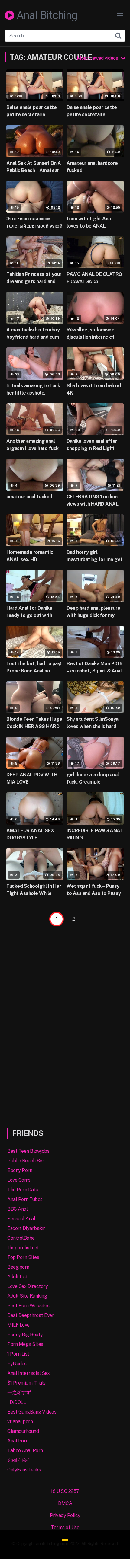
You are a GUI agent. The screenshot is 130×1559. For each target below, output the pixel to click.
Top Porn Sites (23, 1257)
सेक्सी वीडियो (18, 1460)
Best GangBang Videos (31, 1412)
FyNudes (17, 1363)
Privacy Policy (65, 1515)
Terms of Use (65, 1527)
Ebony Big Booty (25, 1334)
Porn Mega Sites (25, 1344)
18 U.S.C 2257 (65, 1491)
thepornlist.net (23, 1248)
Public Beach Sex (25, 1161)
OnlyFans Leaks (24, 1470)
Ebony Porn (19, 1170)
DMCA (65, 1503)
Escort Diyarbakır (26, 1228)
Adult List (17, 1276)
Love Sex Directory (27, 1286)
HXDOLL (16, 1402)
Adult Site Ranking (27, 1296)
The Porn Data (22, 1190)
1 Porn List (18, 1354)
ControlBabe (21, 1238)
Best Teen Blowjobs (28, 1151)
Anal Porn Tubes (25, 1199)
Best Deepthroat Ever (30, 1315)
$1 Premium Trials (26, 1383)
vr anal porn (20, 1421)
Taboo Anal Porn (25, 1450)
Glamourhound (23, 1431)
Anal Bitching (45, 16)
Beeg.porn (18, 1267)
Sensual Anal (21, 1219)
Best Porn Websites (28, 1305)
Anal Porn (17, 1441)
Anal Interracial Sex (28, 1373)
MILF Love (18, 1325)
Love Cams (19, 1180)
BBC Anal (17, 1209)
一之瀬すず (19, 1392)
